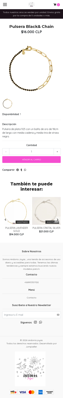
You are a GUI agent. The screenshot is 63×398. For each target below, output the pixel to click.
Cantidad (31, 145)
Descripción (9, 124)
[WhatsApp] (41, 323)
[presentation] (5, 220)
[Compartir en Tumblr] (21, 169)
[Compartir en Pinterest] (17, 169)
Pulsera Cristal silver (46, 227)
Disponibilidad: (10, 114)
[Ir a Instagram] (35, 323)
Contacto (31, 297)
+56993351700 (31, 282)
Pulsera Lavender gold (16, 229)
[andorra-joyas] (31, 4)
